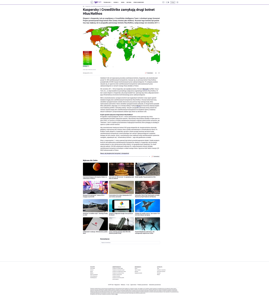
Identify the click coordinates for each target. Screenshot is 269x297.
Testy (158, 268)
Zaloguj (172, 2)
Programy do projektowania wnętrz (119, 271)
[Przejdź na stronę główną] (92, 3)
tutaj (116, 294)
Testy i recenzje (137, 269)
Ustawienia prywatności (154, 284)
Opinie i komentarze (139, 2)
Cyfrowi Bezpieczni (93, 276)
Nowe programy (116, 279)
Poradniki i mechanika (161, 269)
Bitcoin (138, 106)
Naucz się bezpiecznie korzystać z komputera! (114, 153)
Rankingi (136, 271)
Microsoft (146, 89)
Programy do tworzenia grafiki (118, 277)
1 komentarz (150, 73)
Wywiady (158, 273)
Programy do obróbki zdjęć (118, 268)
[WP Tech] (99, 2)
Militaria (129, 2)
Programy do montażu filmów (118, 273)
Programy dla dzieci (116, 276)
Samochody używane (161, 271)
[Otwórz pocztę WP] (163, 2)
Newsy (136, 268)
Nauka (122, 2)
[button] (167, 2)
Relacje (158, 274)
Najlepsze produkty (138, 273)
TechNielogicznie (93, 277)
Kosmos (116, 2)
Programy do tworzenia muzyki (118, 269)
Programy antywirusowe (117, 274)
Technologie (107, 2)
